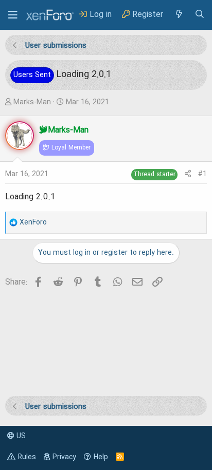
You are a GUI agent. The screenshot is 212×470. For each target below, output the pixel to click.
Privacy (64, 457)
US (20, 436)
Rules (27, 457)
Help (101, 457)
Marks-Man (32, 102)
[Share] (188, 174)
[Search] (199, 15)
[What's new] (178, 15)
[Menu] (13, 15)
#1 (202, 174)
